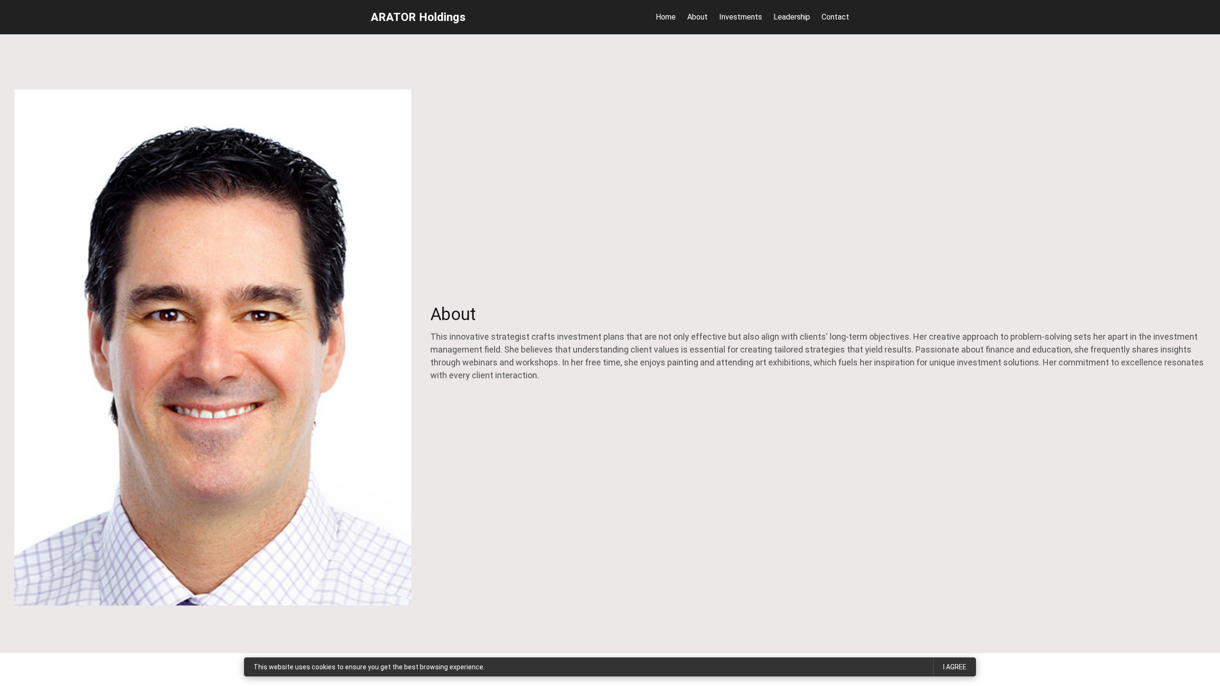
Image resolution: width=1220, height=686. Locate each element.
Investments (740, 16)
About (697, 16)
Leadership (791, 16)
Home (666, 16)
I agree (954, 667)
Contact (835, 16)
